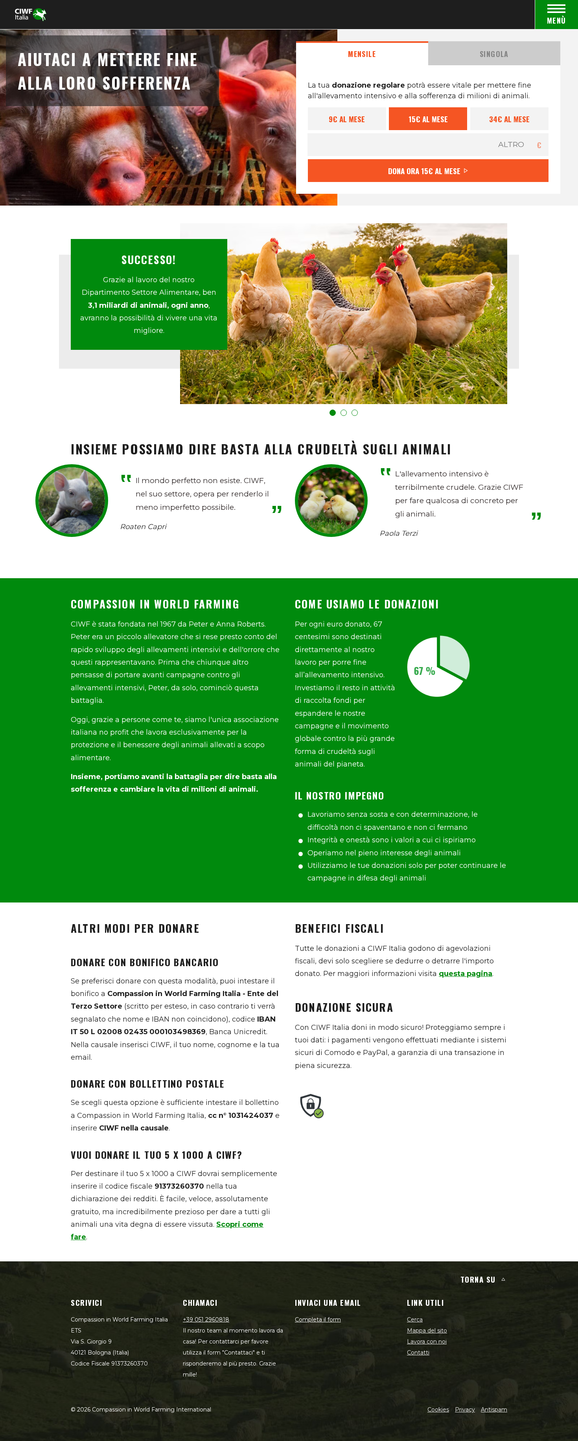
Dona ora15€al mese (424, 170)
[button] (332, 413)
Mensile (362, 54)
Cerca (415, 1319)
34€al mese (509, 118)
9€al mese (347, 118)
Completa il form (318, 1319)
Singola (494, 54)
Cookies (438, 1409)
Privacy (465, 1409)
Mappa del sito (427, 1330)
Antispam (494, 1409)
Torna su (478, 1279)
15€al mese (428, 118)
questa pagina (465, 973)
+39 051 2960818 (206, 1319)
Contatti (418, 1352)
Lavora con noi (427, 1341)
